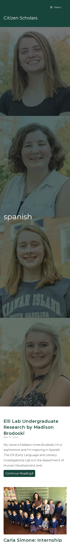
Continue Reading (20, 474)
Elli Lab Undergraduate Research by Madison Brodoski (31, 427)
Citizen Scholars (21, 18)
